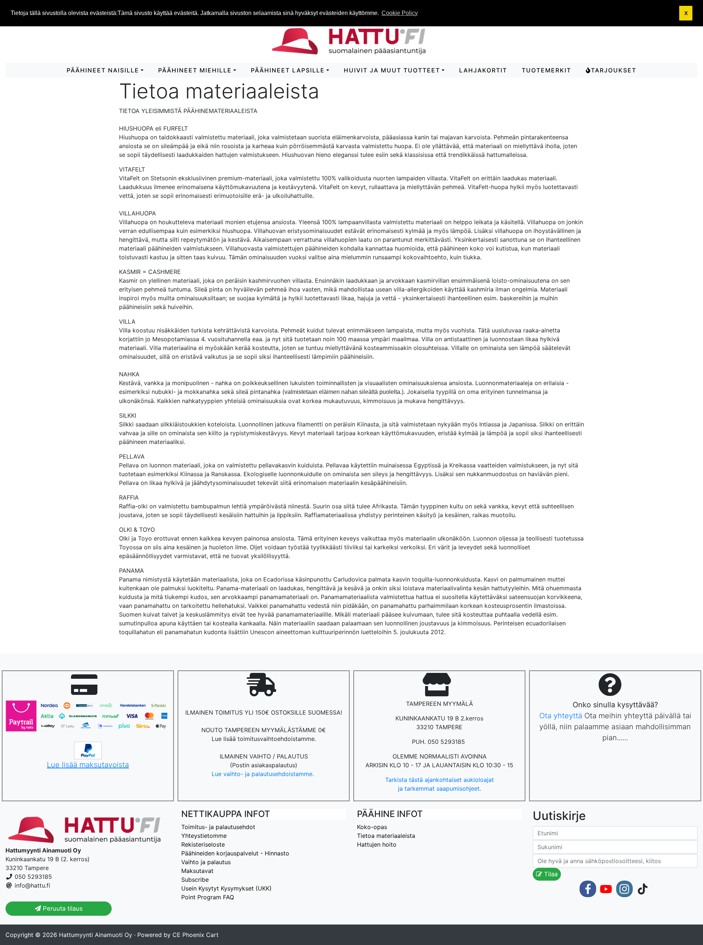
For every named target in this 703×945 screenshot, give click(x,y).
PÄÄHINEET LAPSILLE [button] (288, 70)
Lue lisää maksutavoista (88, 764)
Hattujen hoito (377, 844)
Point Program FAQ (207, 897)
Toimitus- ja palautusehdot (218, 827)
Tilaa (550, 874)
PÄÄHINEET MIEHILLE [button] (195, 70)
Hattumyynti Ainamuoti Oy (95, 934)
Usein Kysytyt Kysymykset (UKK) (226, 888)
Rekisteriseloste (203, 844)
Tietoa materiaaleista (386, 835)
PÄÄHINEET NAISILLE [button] (103, 70)
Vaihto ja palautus (206, 862)
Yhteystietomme (204, 835)
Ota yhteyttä (560, 715)
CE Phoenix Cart (195, 934)
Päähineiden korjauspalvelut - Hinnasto (235, 853)
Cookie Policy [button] (400, 13)
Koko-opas (372, 827)
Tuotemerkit (546, 70)
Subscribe (195, 879)
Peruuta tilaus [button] (62, 908)
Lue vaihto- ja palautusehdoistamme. (264, 774)
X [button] (686, 13)
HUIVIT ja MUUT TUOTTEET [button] (392, 70)
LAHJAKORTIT (483, 70)
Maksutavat (197, 870)
